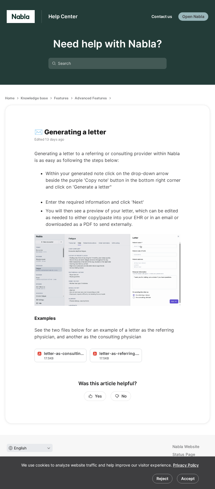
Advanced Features (91, 98)
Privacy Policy (186, 465)
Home (10, 98)
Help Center (63, 16)
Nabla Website (185, 446)
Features (61, 98)
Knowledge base (34, 98)
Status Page (183, 454)
